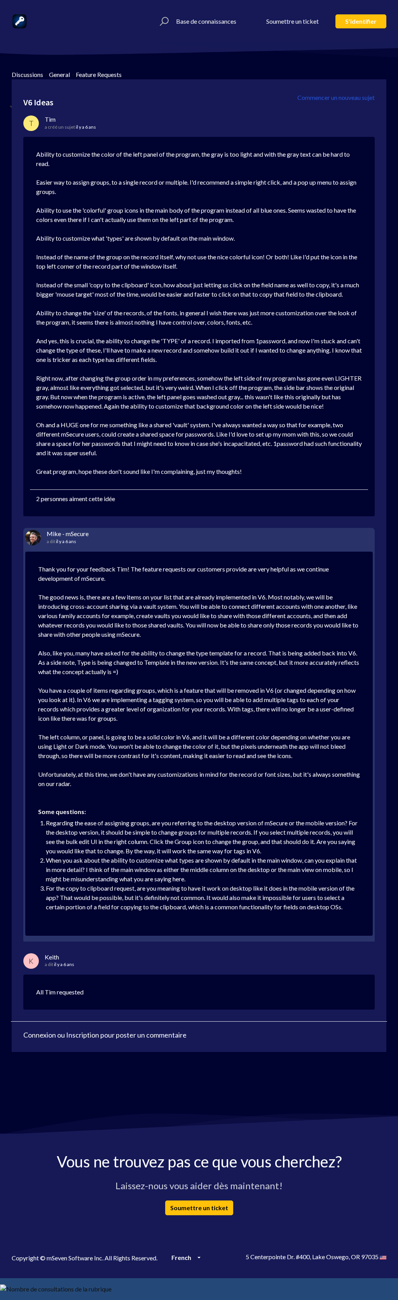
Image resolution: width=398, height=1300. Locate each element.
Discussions (27, 74)
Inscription (82, 1035)
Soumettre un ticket (292, 21)
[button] (163, 21)
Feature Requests (99, 74)
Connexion (39, 1035)
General (59, 74)
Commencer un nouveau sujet (336, 97)
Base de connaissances (206, 21)
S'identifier (361, 21)
